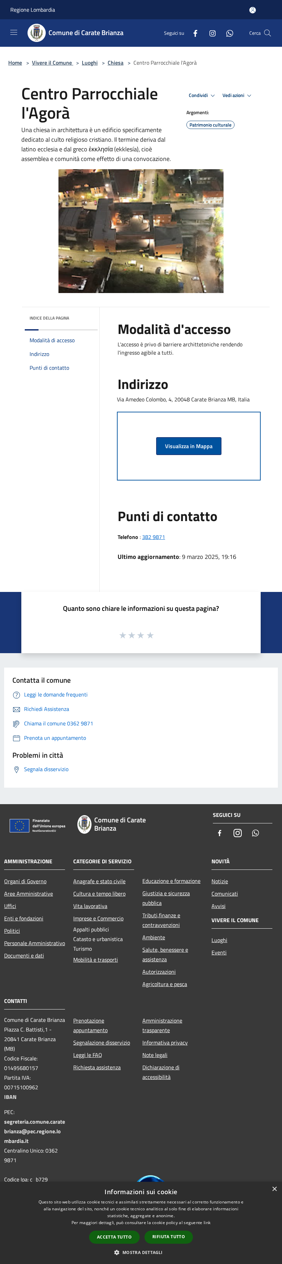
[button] (140, 1252)
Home (15, 62)
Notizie (219, 881)
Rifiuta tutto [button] (168, 1237)
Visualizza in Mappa (189, 446)
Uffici (10, 906)
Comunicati (224, 893)
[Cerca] (267, 33)
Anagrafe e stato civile (99, 881)
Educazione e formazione (171, 881)
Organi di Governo (25, 881)
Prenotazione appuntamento (90, 1025)
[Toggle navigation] (14, 32)
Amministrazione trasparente (162, 1025)
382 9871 (153, 537)
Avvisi (218, 906)
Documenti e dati (24, 955)
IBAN (10, 1097)
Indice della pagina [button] (49, 318)
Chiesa (115, 62)
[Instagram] (210, 32)
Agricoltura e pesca (164, 984)
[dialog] (141, 1223)
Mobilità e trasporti (95, 959)
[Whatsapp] (227, 32)
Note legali (154, 1055)
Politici (12, 931)
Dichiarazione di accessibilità (161, 1072)
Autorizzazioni (159, 972)
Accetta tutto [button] (114, 1237)
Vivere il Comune (52, 62)
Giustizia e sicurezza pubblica (166, 898)
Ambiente (153, 937)
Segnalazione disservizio (101, 1042)
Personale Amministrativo (34, 943)
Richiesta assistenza (97, 1067)
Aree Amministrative (28, 893)
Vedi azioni (234, 95)
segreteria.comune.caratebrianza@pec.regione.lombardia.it (34, 1131)
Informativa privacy (165, 1042)
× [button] (274, 1189)
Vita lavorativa (90, 906)
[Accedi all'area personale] (252, 10)
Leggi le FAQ (87, 1055)
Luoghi (90, 62)
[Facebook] (192, 32)
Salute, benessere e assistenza (165, 954)
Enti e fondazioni (23, 918)
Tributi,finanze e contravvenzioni (161, 920)
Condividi (199, 95)
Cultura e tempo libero (99, 893)
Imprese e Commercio (98, 918)
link (207, 1222)
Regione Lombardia (32, 10)
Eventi (219, 952)
